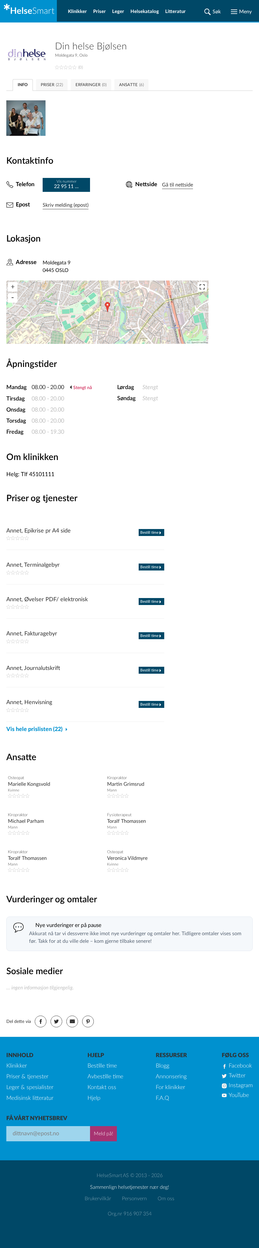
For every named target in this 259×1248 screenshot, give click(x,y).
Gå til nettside (177, 184)
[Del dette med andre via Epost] (72, 1021)
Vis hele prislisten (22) (34, 729)
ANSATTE (131, 85)
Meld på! (103, 1133)
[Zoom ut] (12, 298)
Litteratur (175, 11)
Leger (118, 11)
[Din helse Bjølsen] (30, 55)
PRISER (52, 85)
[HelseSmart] (28, 11)
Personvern (134, 1198)
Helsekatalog (144, 11)
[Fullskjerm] (202, 287)
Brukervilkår (98, 1198)
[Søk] (212, 12)
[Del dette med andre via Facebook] (40, 1021)
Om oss (166, 1198)
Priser (99, 11)
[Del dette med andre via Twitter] (56, 1021)
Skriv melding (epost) (65, 205)
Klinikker (77, 11)
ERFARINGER (90, 85)
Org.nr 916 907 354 (130, 1213)
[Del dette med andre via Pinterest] (88, 1021)
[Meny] (241, 12)
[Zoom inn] (12, 287)
